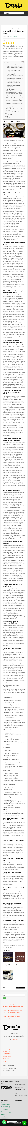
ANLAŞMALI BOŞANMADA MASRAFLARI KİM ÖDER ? (12, 89)
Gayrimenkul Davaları (7, 1053)
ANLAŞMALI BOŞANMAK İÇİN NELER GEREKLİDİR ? (13, 83)
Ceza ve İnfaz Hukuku (7, 1051)
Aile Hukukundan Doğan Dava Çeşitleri (14, 92)
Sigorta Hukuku (6, 1058)
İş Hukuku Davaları (7, 1056)
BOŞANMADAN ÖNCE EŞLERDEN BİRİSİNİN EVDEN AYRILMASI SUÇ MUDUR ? (15, 76)
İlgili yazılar (9, 110)
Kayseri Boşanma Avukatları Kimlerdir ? (15, 93)
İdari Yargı (5, 1061)
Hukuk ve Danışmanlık (7, 1054)
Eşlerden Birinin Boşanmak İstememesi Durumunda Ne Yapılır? (14, 74)
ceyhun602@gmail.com (15, 1042)
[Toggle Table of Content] (22, 62)
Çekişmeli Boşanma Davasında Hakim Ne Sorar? (15, 68)
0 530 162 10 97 (15, 1039)
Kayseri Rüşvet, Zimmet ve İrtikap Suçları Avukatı (13, 115)
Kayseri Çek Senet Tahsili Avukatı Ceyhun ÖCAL (13, 112)
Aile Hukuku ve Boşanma (8, 1049)
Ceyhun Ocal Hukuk (13, 36)
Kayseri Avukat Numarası (10, 117)
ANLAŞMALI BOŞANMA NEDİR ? (13, 81)
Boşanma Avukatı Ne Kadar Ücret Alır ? (14, 97)
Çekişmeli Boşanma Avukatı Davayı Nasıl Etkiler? (15, 96)
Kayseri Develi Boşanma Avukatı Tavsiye (15, 90)
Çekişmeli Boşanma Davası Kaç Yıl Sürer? (15, 66)
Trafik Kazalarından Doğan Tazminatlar (11, 1060)
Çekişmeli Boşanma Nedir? (10, 64)
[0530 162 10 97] (24, 1123)
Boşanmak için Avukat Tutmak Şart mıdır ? (15, 104)
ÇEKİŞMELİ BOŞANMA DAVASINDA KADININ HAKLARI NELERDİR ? (15, 79)
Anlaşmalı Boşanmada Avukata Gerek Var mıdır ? (14, 106)
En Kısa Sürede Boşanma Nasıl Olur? (14, 108)
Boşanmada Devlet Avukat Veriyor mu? (14, 99)
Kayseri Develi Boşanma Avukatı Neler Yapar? (14, 101)
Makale (9, 28)
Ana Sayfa (5, 28)
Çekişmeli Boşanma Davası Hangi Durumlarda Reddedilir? (13, 71)
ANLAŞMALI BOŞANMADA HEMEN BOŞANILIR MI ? (13, 86)
